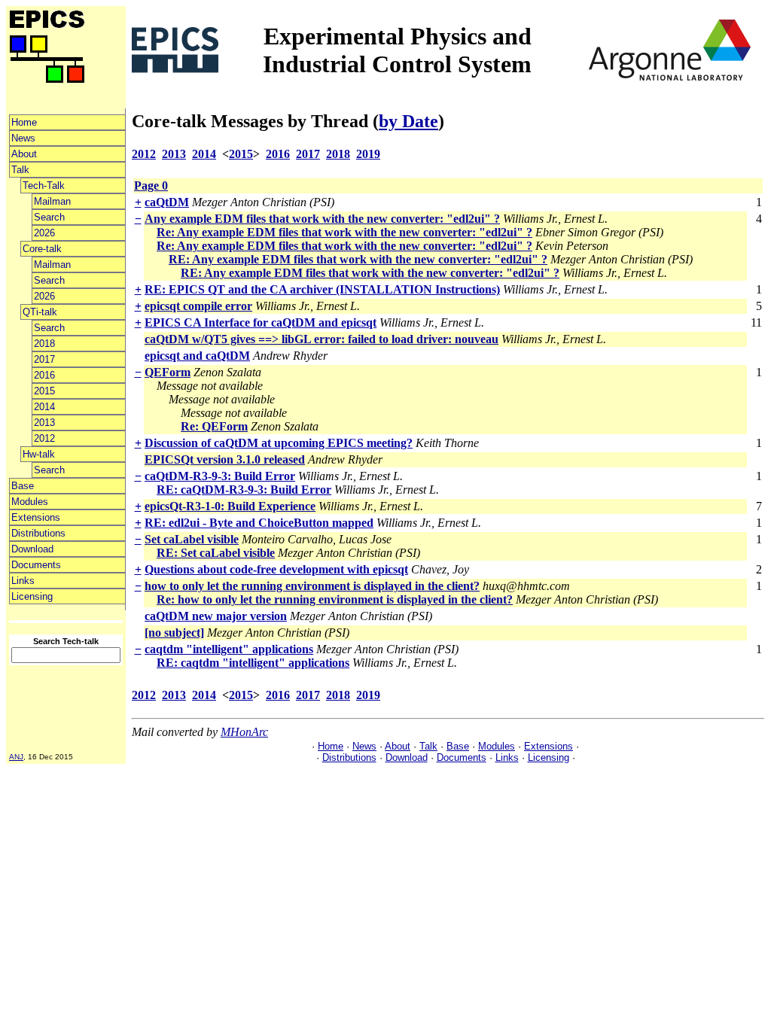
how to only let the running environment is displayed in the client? (312, 585)
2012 (44, 438)
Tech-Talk (44, 185)
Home (24, 122)
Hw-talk (39, 454)
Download (32, 549)
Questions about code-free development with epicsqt (276, 569)
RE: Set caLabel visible (216, 552)
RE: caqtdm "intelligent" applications (253, 662)
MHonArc (244, 731)
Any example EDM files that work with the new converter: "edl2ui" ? (322, 218)
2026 (44, 233)
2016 (44, 375)
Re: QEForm (214, 426)
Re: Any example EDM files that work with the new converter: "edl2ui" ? (344, 232)
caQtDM (167, 202)
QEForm (167, 372)
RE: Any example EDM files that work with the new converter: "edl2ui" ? (358, 259)
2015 (44, 391)
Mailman (52, 201)
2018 (44, 343)
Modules (29, 501)
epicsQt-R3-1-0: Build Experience (230, 506)
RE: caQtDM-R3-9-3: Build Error (244, 489)
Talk (20, 169)
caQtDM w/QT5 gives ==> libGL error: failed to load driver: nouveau (321, 339)
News (23, 138)
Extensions (35, 517)
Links (23, 580)
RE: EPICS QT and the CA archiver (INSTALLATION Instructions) (322, 289)
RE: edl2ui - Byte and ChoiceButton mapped (259, 522)
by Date (408, 121)
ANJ (16, 757)
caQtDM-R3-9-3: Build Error (220, 476)
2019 (368, 154)
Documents (36, 564)
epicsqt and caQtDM (197, 355)
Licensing (32, 596)
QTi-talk (40, 312)
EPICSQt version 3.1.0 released (225, 459)
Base (22, 485)
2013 (44, 422)
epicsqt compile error (198, 306)
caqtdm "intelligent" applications (229, 649)
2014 (44, 406)
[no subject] (174, 632)
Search (49, 217)
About (24, 154)
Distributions (38, 533)
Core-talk (42, 248)
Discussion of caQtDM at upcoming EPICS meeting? (279, 442)
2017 (44, 359)
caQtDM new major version (216, 616)
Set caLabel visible (192, 539)
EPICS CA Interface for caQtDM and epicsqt (260, 322)
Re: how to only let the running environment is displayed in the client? (335, 599)
